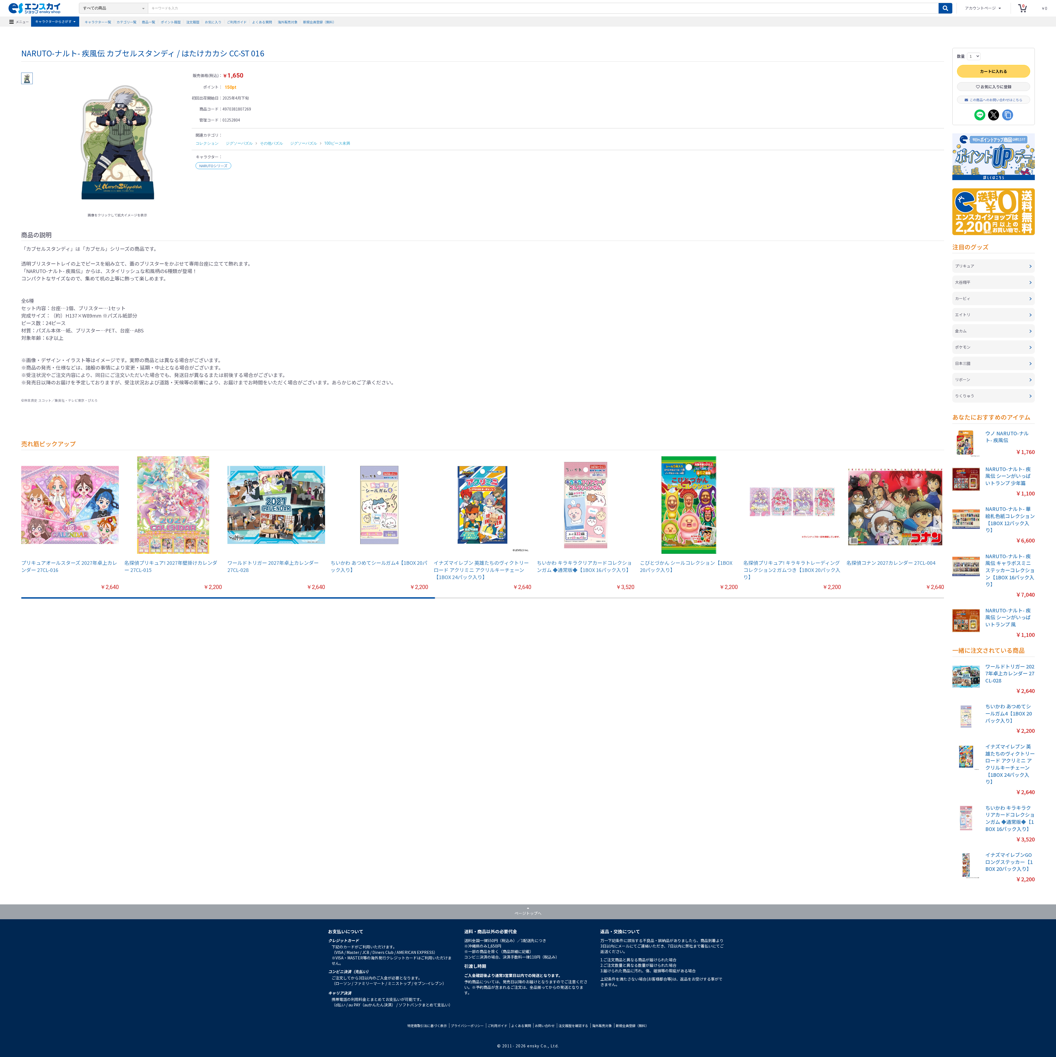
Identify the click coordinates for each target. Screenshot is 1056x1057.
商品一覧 (148, 21)
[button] (937, 522)
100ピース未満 (337, 143)
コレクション (207, 143)
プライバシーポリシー (467, 1025)
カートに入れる (993, 71)
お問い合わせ (545, 1025)
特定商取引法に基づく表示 (427, 1025)
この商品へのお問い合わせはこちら (996, 99)
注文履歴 (192, 21)
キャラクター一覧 (98, 21)
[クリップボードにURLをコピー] (1007, 114)
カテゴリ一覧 (126, 21)
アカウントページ (981, 8)
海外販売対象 (288, 21)
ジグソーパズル (239, 143)
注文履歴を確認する (573, 1025)
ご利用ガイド (237, 21)
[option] (117, 141)
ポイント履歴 (171, 21)
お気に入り (213, 21)
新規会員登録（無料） (319, 21)
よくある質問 (262, 21)
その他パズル (271, 143)
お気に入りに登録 (995, 86)
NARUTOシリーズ (213, 165)
